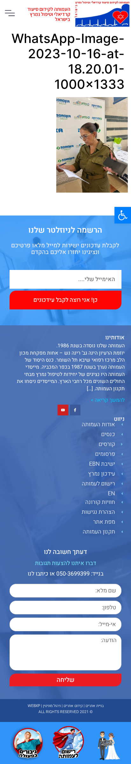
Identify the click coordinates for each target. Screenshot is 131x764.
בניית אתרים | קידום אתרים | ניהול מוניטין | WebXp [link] (66, 706)
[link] (122, 215)
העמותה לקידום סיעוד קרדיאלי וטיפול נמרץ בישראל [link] (48, 14)
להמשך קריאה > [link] (108, 400)
